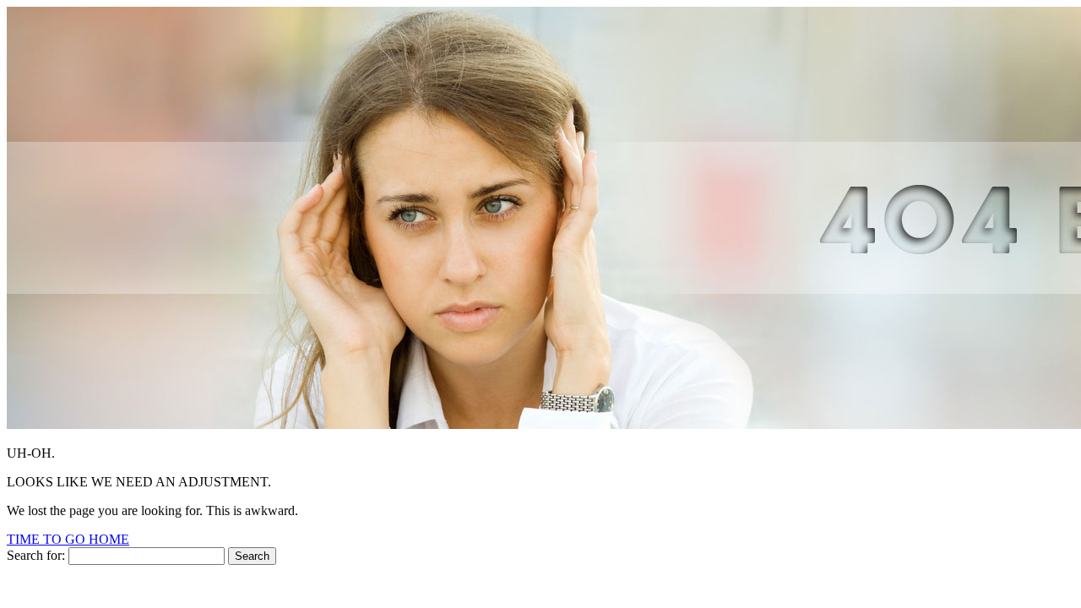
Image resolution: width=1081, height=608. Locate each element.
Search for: (36, 555)
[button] (68, 539)
